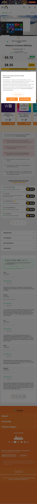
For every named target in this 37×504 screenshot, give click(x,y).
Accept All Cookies (24, 99)
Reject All (12, 99)
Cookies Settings (18, 94)
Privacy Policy (24, 88)
